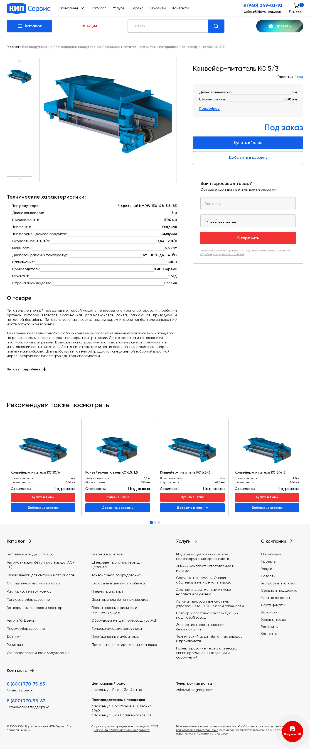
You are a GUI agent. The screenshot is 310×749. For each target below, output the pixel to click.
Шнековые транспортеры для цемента (117, 564)
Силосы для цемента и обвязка (118, 583)
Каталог (99, 8)
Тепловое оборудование (28, 599)
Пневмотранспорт (107, 591)
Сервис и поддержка (279, 590)
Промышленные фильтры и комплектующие (114, 610)
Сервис (137, 8)
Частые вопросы (275, 598)
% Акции (90, 26)
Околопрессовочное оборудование (38, 653)
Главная (13, 47)
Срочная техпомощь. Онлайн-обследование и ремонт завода (203, 580)
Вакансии (269, 612)
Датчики (14, 636)
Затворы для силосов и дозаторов (36, 608)
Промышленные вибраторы (115, 636)
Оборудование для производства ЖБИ (124, 620)
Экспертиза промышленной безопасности (200, 627)
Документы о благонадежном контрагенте (122, 730)
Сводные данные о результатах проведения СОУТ (124, 726)
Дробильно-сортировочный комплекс (124, 644)
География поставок (278, 583)
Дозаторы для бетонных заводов (119, 599)
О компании (271, 554)
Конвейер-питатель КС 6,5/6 (185, 472)
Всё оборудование (37, 47)
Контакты (180, 8)
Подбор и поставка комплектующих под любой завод (207, 615)
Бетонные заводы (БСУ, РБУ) (30, 554)
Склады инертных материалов (33, 583)
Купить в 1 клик (248, 142)
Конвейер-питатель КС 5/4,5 (260, 472)
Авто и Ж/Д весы (21, 620)
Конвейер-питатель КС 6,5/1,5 (111, 472)
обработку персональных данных (222, 253)
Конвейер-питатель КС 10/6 (35, 472)
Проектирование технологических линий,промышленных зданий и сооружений (206, 652)
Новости (268, 576)
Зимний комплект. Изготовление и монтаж (205, 568)
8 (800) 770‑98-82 (26, 700)
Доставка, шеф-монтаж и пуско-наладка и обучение (204, 591)
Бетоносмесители (107, 554)
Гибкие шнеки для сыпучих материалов (40, 575)
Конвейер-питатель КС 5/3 (203, 47)
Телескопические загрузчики (116, 628)
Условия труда (273, 619)
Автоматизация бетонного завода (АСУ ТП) (40, 564)
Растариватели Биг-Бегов (29, 591)
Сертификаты (273, 605)
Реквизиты (269, 627)
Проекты (158, 8)
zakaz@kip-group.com (263, 11)
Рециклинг (15, 644)
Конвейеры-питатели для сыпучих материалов (142, 47)
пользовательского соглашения (197, 730)
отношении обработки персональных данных (251, 726)
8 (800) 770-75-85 (26, 684)
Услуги (118, 8)
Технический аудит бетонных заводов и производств (209, 638)
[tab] (151, 522)
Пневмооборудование (26, 628)
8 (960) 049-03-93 (262, 5)
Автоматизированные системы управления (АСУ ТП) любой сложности (210, 603)
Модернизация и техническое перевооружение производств (202, 556)
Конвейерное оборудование (78, 47)
